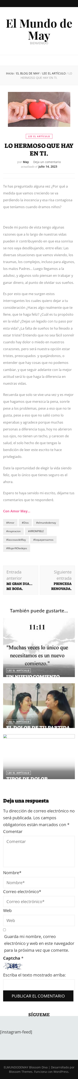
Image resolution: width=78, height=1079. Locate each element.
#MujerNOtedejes (16, 548)
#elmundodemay (46, 522)
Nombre (12, 872)
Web (7, 910)
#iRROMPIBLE (36, 531)
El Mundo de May (39, 29)
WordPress (60, 1072)
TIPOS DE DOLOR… (29, 779)
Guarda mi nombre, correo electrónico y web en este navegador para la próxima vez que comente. (39, 943)
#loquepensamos (43, 539)
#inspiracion (13, 531)
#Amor (10, 522)
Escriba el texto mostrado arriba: (34, 975)
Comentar (12, 831)
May (26, 162)
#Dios (25, 522)
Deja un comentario (47, 162)
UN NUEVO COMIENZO (33, 677)
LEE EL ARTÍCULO (39, 136)
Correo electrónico (22, 891)
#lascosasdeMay (16, 539)
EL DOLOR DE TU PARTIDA (38, 727)
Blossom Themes (20, 1072)
